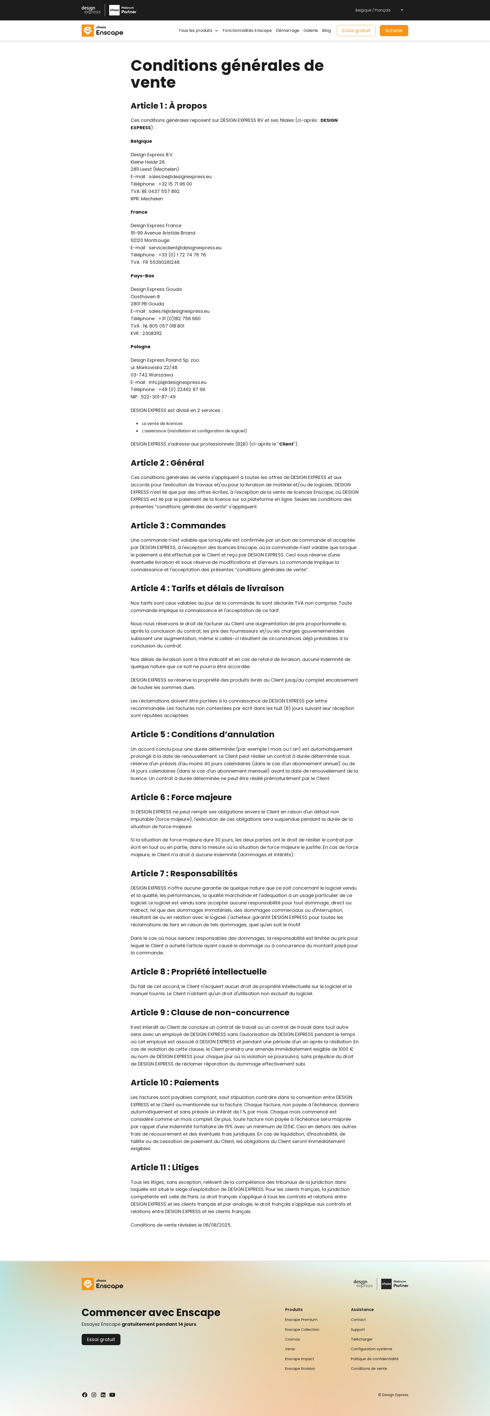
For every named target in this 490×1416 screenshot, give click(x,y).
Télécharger (362, 1339)
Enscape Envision (300, 1368)
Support (358, 1329)
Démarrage (287, 30)
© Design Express (393, 1394)
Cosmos (292, 1339)
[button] (379, 10)
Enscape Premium (301, 1319)
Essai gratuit (356, 30)
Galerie (310, 30)
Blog (326, 30)
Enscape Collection (302, 1329)
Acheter (394, 30)
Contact (358, 1319)
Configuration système (371, 1349)
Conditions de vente (369, 1368)
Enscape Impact (299, 1358)
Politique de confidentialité (375, 1358)
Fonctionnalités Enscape (247, 30)
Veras (290, 1349)
